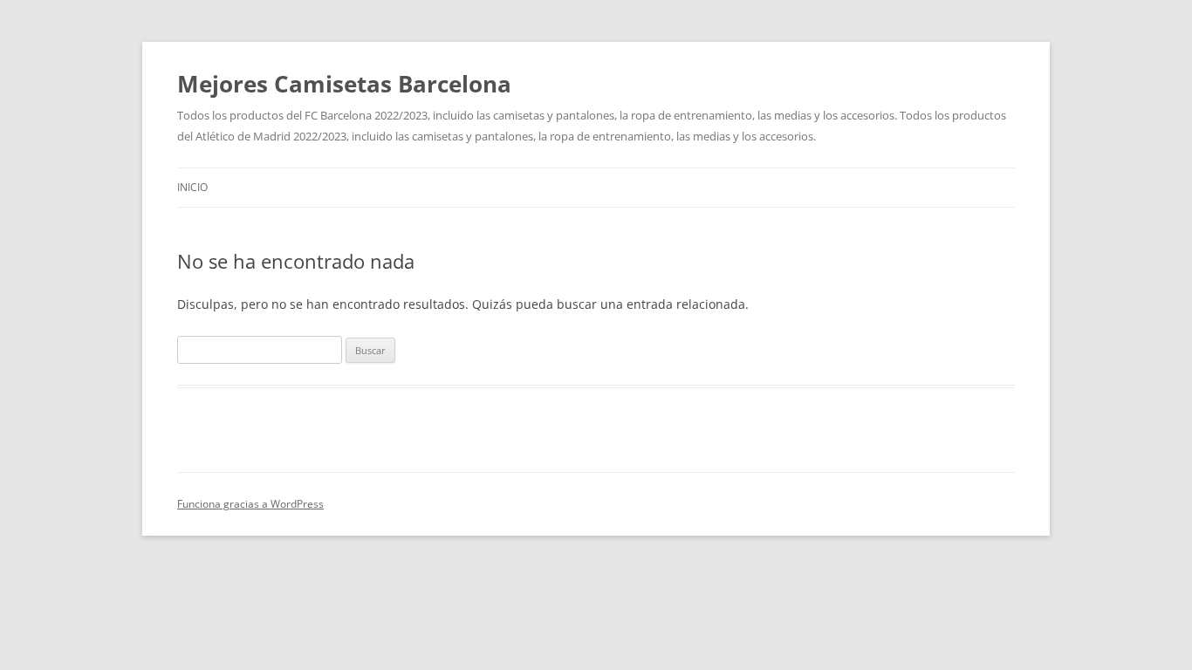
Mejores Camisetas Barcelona (344, 83)
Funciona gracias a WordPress (250, 503)
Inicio (192, 187)
